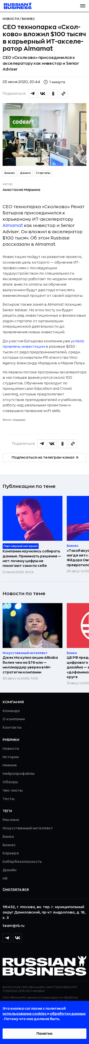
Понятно (44, 1033)
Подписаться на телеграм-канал (43, 457)
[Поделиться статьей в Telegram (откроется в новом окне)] (32, 93)
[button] (82, 5)
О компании (14, 719)
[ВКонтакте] (17, 938)
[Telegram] (7, 938)
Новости (11, 18)
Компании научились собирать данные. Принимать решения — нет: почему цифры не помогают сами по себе (32, 559)
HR (5, 878)
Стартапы (43, 173)
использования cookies (25, 1014)
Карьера (11, 853)
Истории (11, 757)
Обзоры (10, 782)
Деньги (25, 173)
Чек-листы (13, 790)
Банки (8, 836)
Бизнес (28, 18)
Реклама (11, 820)
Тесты (8, 799)
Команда (11, 711)
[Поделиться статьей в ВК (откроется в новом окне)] (42, 93)
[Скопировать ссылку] (63, 93)
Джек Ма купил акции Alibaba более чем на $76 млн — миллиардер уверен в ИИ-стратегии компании (30, 665)
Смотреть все (16, 889)
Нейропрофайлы (19, 773)
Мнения (10, 765)
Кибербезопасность (22, 861)
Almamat (13, 225)
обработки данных (68, 1014)
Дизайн (9, 870)
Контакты (12, 727)
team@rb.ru (13, 926)
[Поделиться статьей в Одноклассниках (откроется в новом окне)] (53, 93)
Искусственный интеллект (28, 828)
